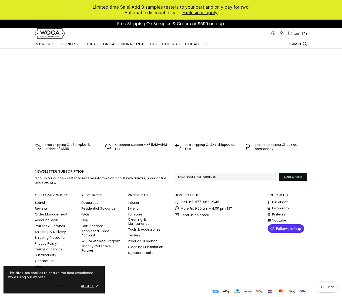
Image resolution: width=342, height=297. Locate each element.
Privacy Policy (46, 243)
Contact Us (44, 261)
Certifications (92, 226)
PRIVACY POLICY (63, 286)
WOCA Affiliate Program (101, 241)
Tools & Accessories (144, 229)
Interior (133, 203)
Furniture (135, 214)
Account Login (46, 220)
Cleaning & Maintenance (139, 221)
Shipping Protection (51, 238)
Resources (89, 203)
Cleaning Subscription (145, 247)
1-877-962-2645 (205, 202)
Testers (134, 235)
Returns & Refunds (50, 226)
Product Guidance (143, 241)
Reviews (41, 208)
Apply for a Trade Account (95, 233)
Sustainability (45, 255)
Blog (84, 220)
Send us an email (195, 215)
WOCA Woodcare (50, 33)
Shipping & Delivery (50, 232)
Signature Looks (140, 253)
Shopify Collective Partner (96, 248)
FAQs (85, 214)
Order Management (51, 214)
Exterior (134, 208)
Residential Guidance (98, 208)
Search (40, 203)
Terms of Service (49, 249)
